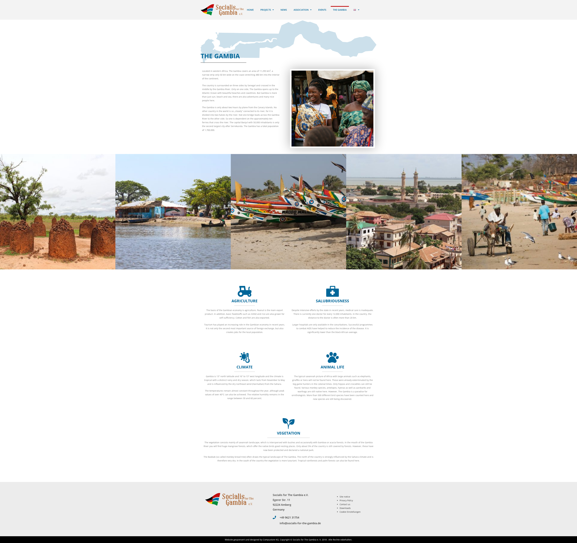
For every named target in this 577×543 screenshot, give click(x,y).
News (284, 9)
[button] (3, 212)
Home (250, 9)
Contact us (345, 504)
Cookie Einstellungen (350, 511)
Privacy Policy (346, 500)
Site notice (345, 496)
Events (322, 9)
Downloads (345, 508)
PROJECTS (265, 9)
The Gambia (340, 9)
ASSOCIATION (301, 9)
